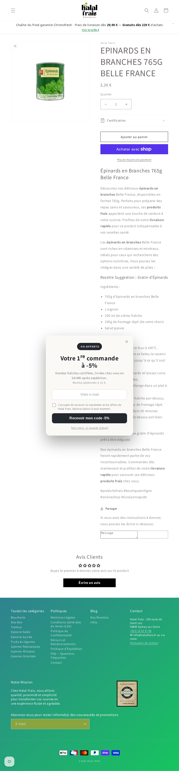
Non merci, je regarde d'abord (89, 428)
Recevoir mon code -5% (89, 418)
